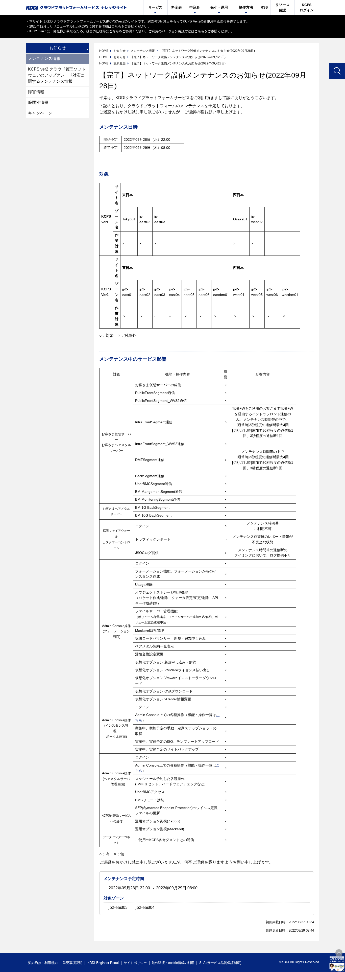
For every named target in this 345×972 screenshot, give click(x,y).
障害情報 (36, 92)
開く (336, 964)
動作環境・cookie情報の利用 (173, 963)
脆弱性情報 (38, 102)
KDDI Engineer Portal (103, 963)
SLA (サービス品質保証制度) (220, 963)
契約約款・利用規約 (43, 963)
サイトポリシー (135, 963)
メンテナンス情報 (44, 58)
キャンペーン (40, 113)
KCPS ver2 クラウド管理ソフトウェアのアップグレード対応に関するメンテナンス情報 (57, 75)
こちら (116, 26)
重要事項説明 (72, 963)
